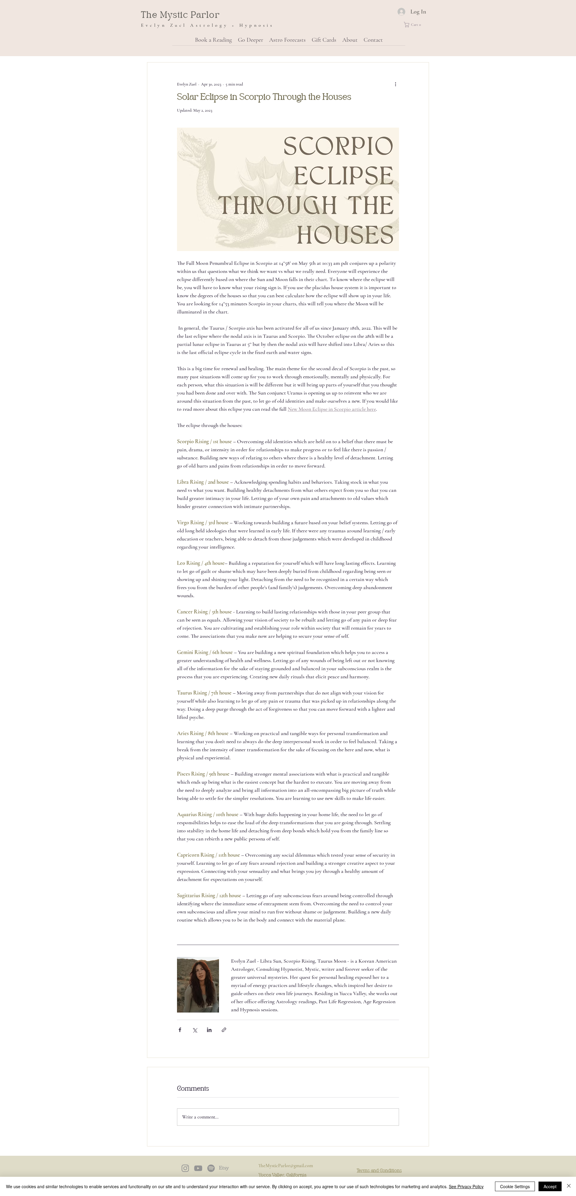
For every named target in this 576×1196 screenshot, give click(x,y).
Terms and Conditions (379, 1171)
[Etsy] (224, 1168)
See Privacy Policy (466, 1186)
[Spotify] (211, 1168)
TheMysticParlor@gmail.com (285, 1166)
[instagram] (185, 1168)
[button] (414, 24)
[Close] (568, 1186)
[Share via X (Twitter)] (194, 1030)
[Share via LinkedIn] (209, 1030)
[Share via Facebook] (180, 1030)
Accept (550, 1186)
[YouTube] (198, 1168)
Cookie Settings (515, 1186)
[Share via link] (224, 1030)
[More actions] (395, 84)
